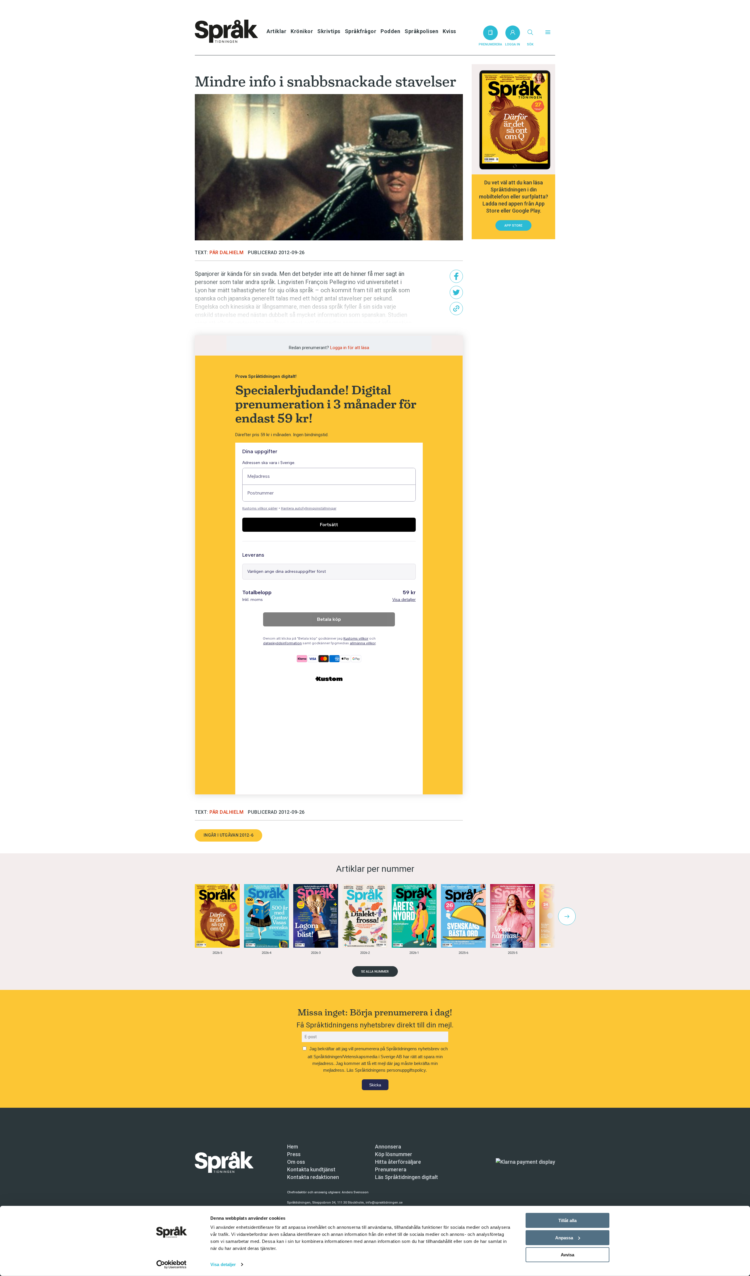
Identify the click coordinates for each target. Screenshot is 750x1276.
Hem (292, 1147)
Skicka (375, 1085)
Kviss (449, 31)
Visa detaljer (223, 1264)
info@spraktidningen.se (384, 1202)
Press (294, 1154)
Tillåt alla (567, 1220)
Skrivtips (328, 31)
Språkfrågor (360, 31)
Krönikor (302, 31)
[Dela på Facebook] (456, 276)
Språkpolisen (421, 31)
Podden (390, 31)
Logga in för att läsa (349, 347)
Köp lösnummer (393, 1154)
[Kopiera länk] (456, 308)
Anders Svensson (355, 1192)
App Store (513, 225)
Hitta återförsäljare (398, 1162)
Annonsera (388, 1147)
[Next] (567, 916)
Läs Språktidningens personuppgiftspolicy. (387, 1070)
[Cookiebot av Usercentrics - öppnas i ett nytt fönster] (171, 1264)
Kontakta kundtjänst (311, 1169)
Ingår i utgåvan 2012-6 (228, 835)
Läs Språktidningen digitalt (406, 1177)
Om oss (296, 1162)
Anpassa (564, 1237)
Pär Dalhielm (226, 252)
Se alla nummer (375, 971)
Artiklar (276, 31)
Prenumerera (390, 1169)
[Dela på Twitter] (456, 292)
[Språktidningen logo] (224, 1161)
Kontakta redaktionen (313, 1177)
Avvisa (567, 1254)
